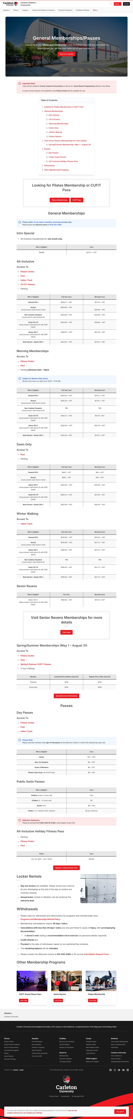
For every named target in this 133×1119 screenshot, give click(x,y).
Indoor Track (26, 280)
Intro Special (54, 115)
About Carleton (116, 1058)
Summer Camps (91, 1041)
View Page (23, 1000)
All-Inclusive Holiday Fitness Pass (63, 161)
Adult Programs (37, 1050)
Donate (126, 4)
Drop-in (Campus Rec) (118, 1044)
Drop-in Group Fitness (11, 1047)
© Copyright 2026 (78, 1096)
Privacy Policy (54, 1096)
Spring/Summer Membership (66, 696)
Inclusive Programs (65, 1058)
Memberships (63, 1056)
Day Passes (53, 153)
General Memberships (53, 111)
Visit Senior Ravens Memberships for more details (65, 141)
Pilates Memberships (59, 200)
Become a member (66, 54)
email (21, 1070)
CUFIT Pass (77, 200)
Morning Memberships (58, 124)
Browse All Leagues (92, 1061)
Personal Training (9, 1059)
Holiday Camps (91, 1044)
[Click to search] (111, 4)
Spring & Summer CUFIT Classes (36, 664)
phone (16, 1070)
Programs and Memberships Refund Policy (40, 919)
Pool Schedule (36, 1044)
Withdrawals (49, 166)
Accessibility (65, 1096)
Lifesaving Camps (92, 1050)
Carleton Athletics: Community (28, 4)
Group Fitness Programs (12, 1044)
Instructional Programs (11, 1050)
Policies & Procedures (66, 1047)
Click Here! (67, 632)
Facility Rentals (64, 1044)
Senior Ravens (55, 136)
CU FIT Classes (28, 284)
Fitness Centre (27, 271)
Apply (117, 4)
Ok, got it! (120, 1112)
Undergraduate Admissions (120, 1061)
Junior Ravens (90, 1053)
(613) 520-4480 (55, 225)
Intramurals (114, 1047)
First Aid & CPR (37, 1056)
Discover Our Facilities (66, 1041)
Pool (23, 276)
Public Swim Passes (57, 157)
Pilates (6, 1053)
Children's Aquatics (38, 1047)
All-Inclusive (54, 119)
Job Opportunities (65, 1061)
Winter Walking (55, 132)
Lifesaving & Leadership (40, 1053)
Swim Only (53, 128)
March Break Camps (92, 1047)
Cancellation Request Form (96, 954)
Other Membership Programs (56, 170)
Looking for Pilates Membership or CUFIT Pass (63, 107)
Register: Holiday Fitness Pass (66, 868)
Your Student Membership (119, 1041)
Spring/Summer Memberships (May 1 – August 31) (70, 145)
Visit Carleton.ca (116, 1056)
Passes (47, 149)
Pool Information (37, 1041)
